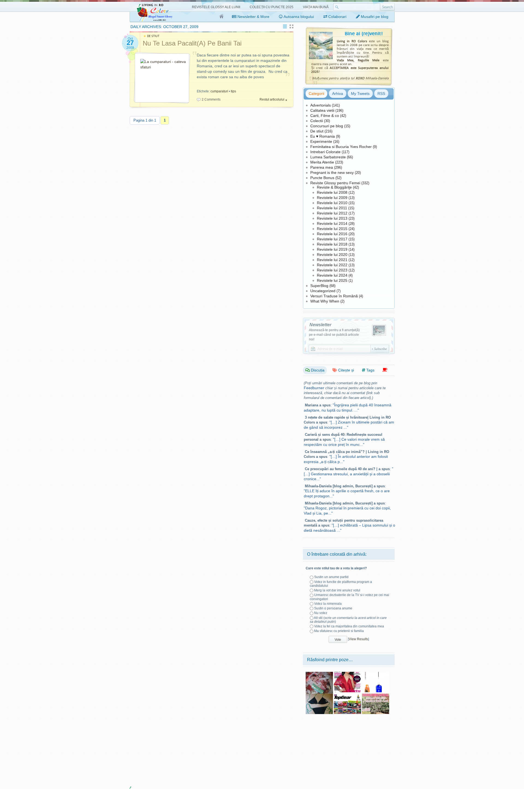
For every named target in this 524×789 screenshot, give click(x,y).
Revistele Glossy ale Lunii (216, 7)
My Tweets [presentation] (360, 93)
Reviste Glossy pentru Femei (335, 183)
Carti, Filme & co (324, 115)
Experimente (321, 141)
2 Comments (211, 99)
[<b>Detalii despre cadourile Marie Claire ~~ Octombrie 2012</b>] (375, 674)
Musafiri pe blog (374, 16)
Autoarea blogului (298, 16)
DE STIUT (153, 36)
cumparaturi (219, 91)
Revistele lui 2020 (332, 254)
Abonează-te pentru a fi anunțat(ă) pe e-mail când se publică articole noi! (334, 334)
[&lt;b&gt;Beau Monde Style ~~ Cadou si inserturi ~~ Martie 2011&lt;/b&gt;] (319, 674)
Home (221, 16)
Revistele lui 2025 (332, 280)
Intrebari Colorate (325, 152)
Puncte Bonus (322, 178)
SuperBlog (319, 285)
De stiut (316, 131)
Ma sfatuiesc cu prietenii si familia (339, 631)
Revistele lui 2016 (332, 234)
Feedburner (314, 388)
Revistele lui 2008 (332, 192)
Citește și (345, 370)
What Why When (324, 301)
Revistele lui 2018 (332, 244)
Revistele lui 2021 (332, 260)
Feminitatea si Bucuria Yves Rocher (341, 146)
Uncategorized (322, 291)
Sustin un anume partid (331, 577)
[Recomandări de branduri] (385, 370)
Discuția (317, 370)
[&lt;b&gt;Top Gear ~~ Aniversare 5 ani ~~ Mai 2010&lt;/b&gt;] (347, 695)
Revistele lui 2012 (332, 213)
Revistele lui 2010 (332, 203)
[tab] (316, 93)
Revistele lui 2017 (332, 239)
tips (233, 91)
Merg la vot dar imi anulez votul (337, 590)
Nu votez (320, 613)
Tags (369, 370)
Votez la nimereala (328, 604)
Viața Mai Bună (316, 7)
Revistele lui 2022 (332, 265)
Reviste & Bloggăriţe (334, 187)
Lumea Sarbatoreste (328, 157)
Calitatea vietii (322, 110)
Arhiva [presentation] (337, 93)
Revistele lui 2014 (332, 223)
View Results (358, 639)
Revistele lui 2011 (332, 208)
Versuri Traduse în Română (334, 296)
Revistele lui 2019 (332, 249)
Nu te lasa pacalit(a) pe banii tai (192, 43)
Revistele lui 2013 (332, 218)
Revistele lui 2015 (332, 228)
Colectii (316, 121)
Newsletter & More (252, 16)
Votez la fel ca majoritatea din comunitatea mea (349, 626)
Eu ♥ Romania (322, 136)
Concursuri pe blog (326, 126)
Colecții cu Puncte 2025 (271, 7)
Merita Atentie (322, 162)
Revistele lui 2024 (332, 275)
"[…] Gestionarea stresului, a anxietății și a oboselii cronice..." (348, 474)
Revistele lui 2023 (332, 270)
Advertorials (320, 105)
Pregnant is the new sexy (332, 172)
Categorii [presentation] (316, 93)
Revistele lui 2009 (332, 197)
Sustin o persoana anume (333, 608)
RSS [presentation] (381, 93)
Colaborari (336, 16)
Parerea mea (321, 167)
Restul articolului (272, 99)
